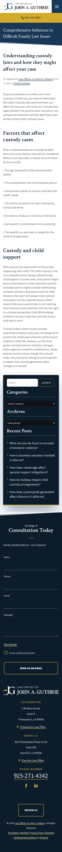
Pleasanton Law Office (33, 727)
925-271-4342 (33, 17)
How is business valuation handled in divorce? (32, 457)
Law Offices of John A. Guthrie (35, 79)
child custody (20, 150)
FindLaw (44, 837)
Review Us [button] (31, 810)
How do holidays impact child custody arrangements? (29, 482)
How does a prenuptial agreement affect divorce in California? (32, 494)
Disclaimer (10, 644)
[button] (57, 6)
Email (7, 595)
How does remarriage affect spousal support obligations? (29, 470)
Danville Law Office (33, 760)
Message (8, 614)
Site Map (24, 832)
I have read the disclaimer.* (22, 653)
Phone (7, 576)
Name (7, 557)
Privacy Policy (37, 832)
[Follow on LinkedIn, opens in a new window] (36, 786)
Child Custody (22, 83)
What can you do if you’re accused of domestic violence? (32, 445)
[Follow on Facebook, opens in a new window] (26, 786)
